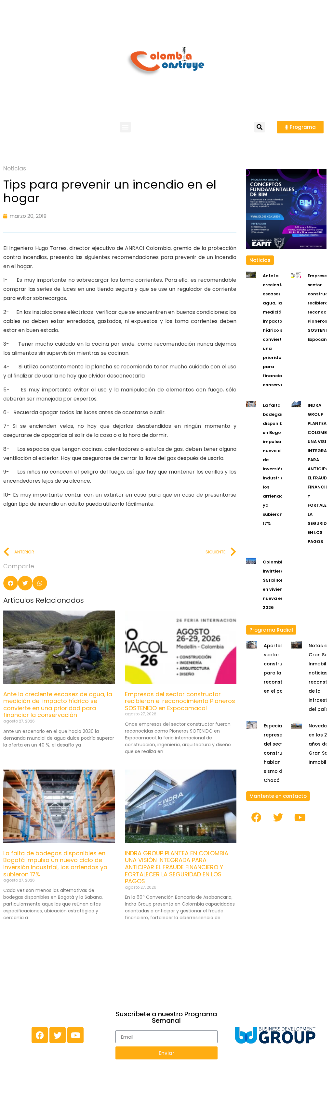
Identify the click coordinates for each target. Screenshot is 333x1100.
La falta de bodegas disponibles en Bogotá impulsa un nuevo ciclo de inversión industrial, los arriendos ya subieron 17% (55, 863)
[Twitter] (278, 817)
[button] (125, 127)
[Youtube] (300, 817)
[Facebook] (256, 817)
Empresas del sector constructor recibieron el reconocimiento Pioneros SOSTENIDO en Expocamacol (180, 701)
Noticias (14, 168)
